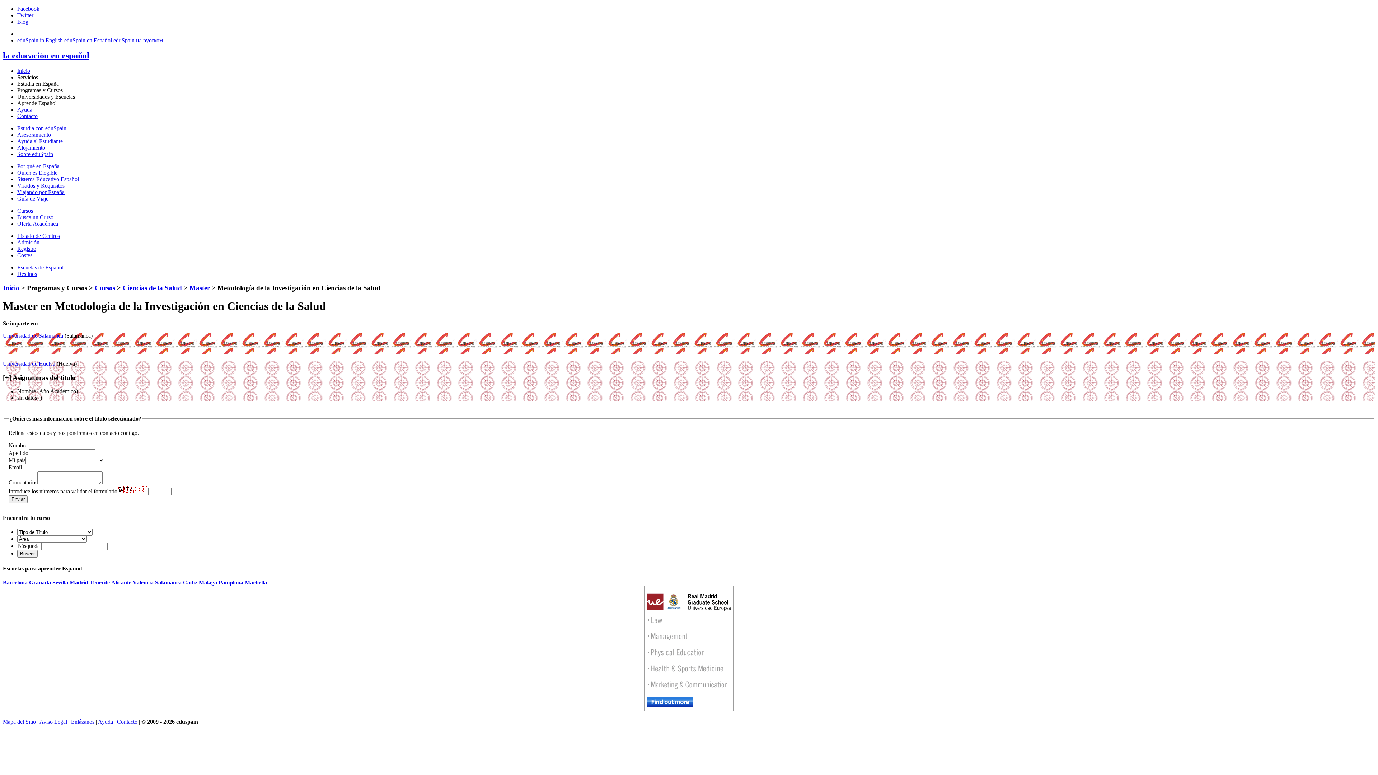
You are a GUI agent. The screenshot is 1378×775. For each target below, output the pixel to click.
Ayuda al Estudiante (40, 141)
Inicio (23, 71)
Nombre (18, 445)
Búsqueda (28, 546)
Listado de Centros (38, 236)
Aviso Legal (53, 722)
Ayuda (24, 110)
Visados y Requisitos (41, 186)
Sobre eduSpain (35, 154)
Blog (22, 22)
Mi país (17, 460)
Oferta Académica (37, 224)
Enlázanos (82, 722)
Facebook (28, 9)
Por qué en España (38, 166)
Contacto (27, 116)
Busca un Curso (35, 217)
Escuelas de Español (40, 267)
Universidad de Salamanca (33, 336)
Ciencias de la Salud (152, 288)
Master (199, 288)
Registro (26, 249)
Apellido (18, 453)
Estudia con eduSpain (41, 128)
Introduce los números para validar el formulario (63, 491)
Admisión (28, 242)
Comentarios (23, 482)
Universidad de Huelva (29, 364)
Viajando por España (41, 192)
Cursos (25, 211)
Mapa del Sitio (19, 722)
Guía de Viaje (32, 199)
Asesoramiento (34, 135)
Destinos (27, 274)
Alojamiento (31, 148)
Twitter (25, 15)
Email (15, 467)
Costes (24, 255)
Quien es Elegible (37, 173)
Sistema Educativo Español (48, 179)
